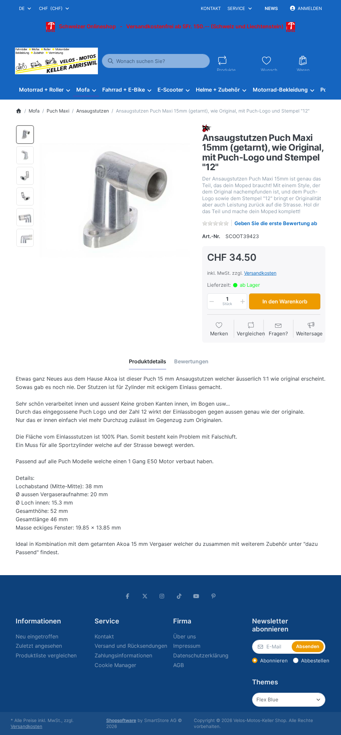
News (271, 8)
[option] (25, 135)
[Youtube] (196, 596)
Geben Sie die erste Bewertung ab (275, 223)
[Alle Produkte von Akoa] (206, 128)
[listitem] (116, 200)
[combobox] (25, 8)
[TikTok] (179, 596)
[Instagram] (162, 596)
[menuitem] (44, 90)
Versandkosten (260, 273)
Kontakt (211, 8)
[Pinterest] (213, 596)
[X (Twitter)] (145, 596)
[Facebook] (127, 596)
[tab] (147, 361)
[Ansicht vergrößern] (116, 200)
